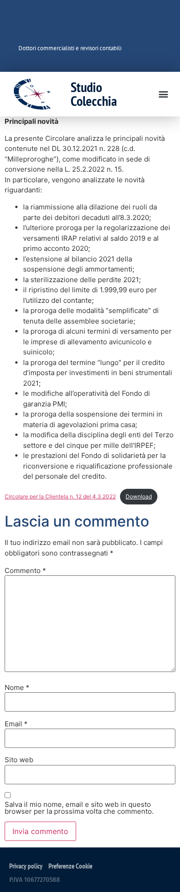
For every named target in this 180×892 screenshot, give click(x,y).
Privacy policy (25, 866)
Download (139, 496)
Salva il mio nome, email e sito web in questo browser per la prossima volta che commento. (79, 808)
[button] (163, 94)
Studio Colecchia (94, 94)
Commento (25, 570)
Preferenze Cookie (70, 866)
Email (16, 723)
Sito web (19, 759)
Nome (17, 687)
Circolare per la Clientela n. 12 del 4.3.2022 (60, 496)
